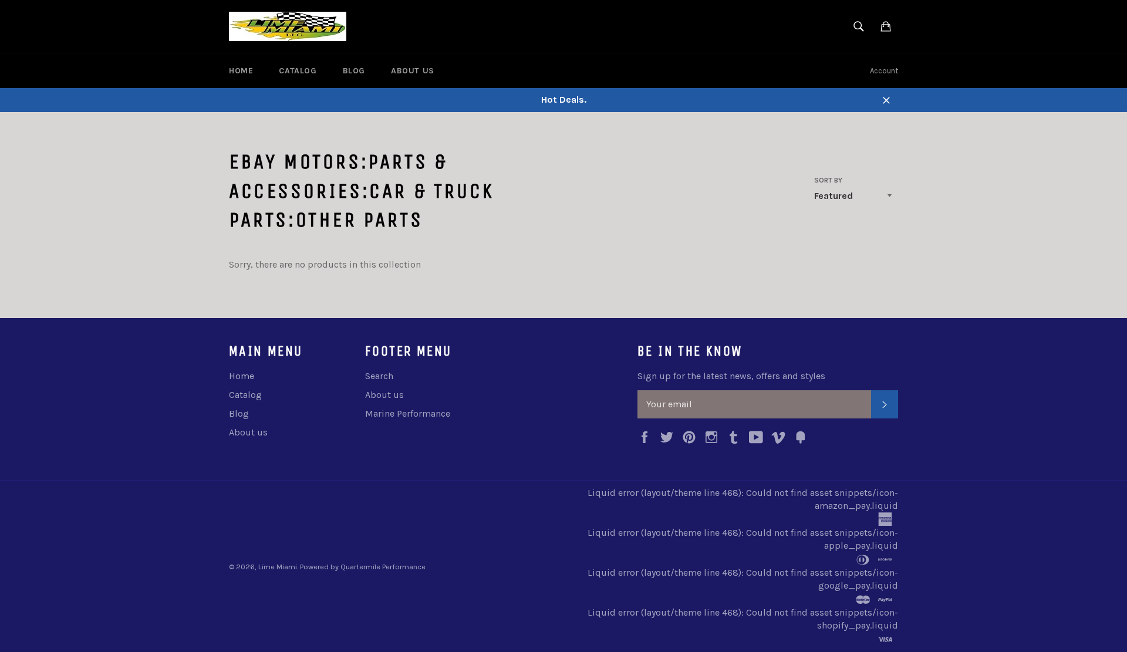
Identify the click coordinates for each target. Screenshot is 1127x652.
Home (241, 71)
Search (379, 375)
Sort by (828, 180)
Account (884, 70)
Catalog (297, 71)
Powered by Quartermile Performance (363, 566)
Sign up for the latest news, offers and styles (731, 375)
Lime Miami (277, 566)
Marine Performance (407, 413)
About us (412, 71)
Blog (354, 71)
